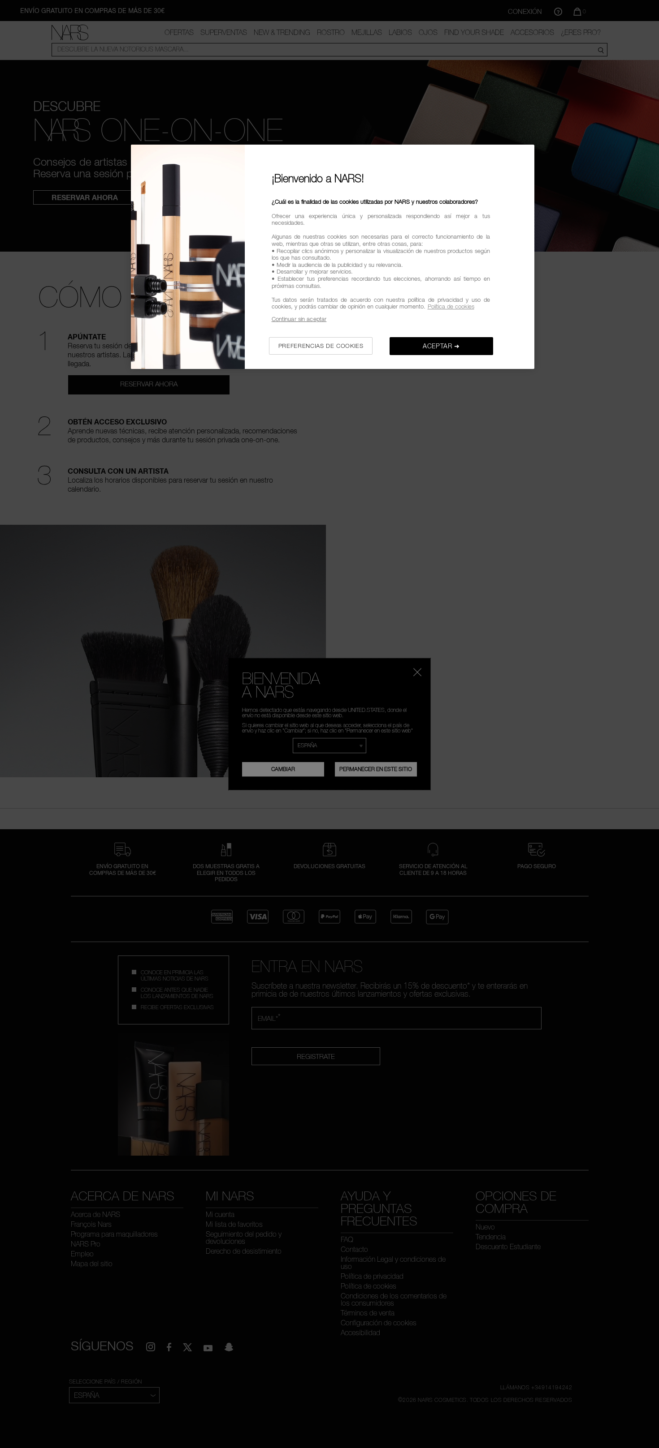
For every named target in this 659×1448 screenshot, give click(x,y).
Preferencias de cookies (321, 345)
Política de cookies (451, 306)
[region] (332, 257)
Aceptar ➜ (441, 346)
